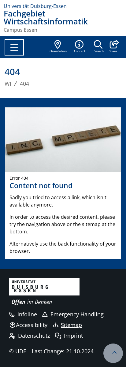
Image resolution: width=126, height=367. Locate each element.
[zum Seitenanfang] (113, 353)
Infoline (27, 314)
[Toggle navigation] (14, 47)
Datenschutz (34, 335)
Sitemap (71, 325)
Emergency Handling (77, 314)
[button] (113, 47)
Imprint (73, 335)
